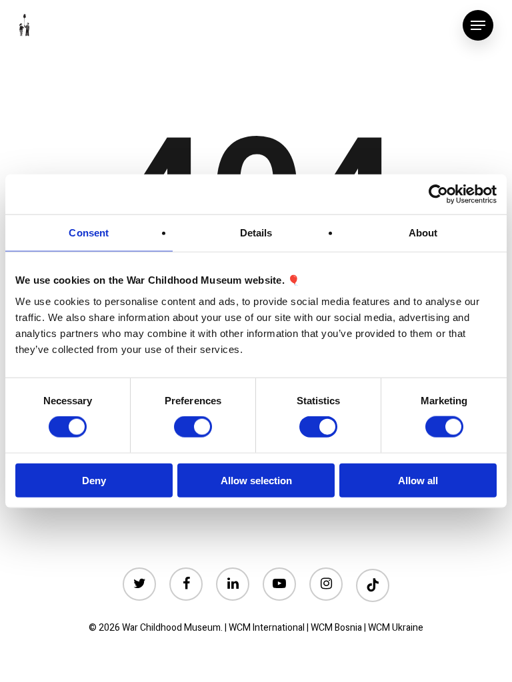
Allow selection (256, 480)
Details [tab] (256, 232)
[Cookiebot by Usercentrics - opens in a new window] (438, 194)
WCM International (267, 628)
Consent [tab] (89, 232)
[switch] (193, 427)
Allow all (418, 480)
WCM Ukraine (395, 628)
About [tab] (423, 232)
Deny (94, 480)
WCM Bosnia (336, 628)
